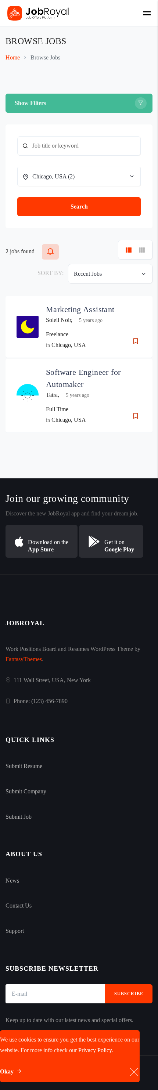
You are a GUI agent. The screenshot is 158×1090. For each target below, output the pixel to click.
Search (79, 206)
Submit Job (19, 817)
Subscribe (128, 993)
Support (15, 931)
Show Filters (30, 103)
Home (13, 57)
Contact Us (19, 905)
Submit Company (26, 791)
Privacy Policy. (95, 1050)
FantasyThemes (24, 659)
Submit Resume (24, 766)
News (12, 880)
